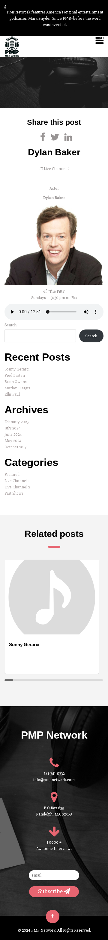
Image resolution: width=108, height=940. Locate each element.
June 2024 (13, 434)
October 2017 (15, 447)
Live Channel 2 (56, 168)
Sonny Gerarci (16, 369)
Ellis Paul (12, 394)
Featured (12, 474)
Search (10, 324)
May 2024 (13, 440)
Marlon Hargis (17, 388)
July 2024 (12, 428)
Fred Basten (14, 375)
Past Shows (13, 493)
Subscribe (51, 891)
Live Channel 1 (16, 480)
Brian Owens (15, 381)
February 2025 (16, 421)
